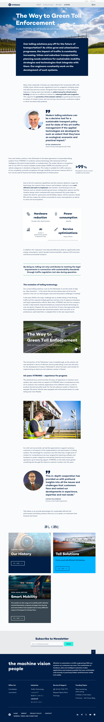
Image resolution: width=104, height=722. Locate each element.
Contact (48, 713)
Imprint (24, 713)
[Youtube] (90, 714)
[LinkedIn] (77, 714)
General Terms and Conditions (26, 716)
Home (16, 713)
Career (86, 1)
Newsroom (93, 1)
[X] (86, 714)
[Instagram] (94, 714)
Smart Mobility (24, 596)
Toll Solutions (67, 554)
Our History (21, 554)
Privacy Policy (36, 713)
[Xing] (82, 714)
